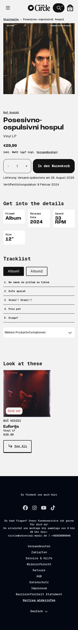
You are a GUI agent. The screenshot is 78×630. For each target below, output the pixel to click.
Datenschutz (39, 582)
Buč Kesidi (11, 112)
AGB (39, 576)
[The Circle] (39, 8)
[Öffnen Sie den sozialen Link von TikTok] (52, 507)
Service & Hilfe (39, 558)
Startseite (11, 19)
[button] (39, 332)
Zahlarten (39, 552)
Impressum (39, 588)
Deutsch (36, 611)
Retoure (39, 570)
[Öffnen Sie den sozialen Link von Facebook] (25, 507)
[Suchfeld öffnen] (58, 8)
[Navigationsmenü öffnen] (7, 7)
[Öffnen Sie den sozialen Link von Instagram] (34, 507)
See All (20, 446)
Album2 (37, 271)
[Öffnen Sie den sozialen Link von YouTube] (43, 507)
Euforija (11, 427)
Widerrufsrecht (39, 564)
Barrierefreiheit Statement (39, 594)
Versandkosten (47, 152)
